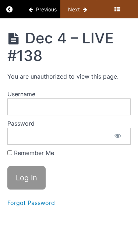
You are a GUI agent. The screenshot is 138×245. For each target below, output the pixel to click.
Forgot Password (31, 202)
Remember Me (33, 152)
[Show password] (118, 136)
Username (21, 94)
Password (21, 123)
